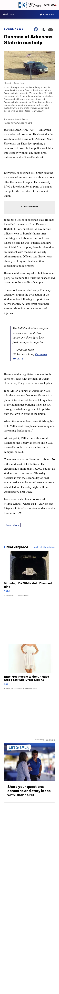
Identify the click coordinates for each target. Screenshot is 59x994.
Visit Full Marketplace (44, 547)
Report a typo (12, 525)
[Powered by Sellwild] (50, 740)
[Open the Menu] (5, 5)
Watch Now (49, 5)
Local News (13, 28)
